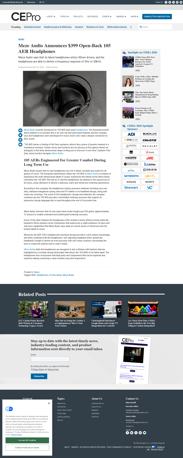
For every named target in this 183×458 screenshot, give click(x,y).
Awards (120, 17)
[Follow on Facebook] (166, 2)
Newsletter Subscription (157, 17)
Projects (78, 17)
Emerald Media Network (13, 2)
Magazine (95, 410)
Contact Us (130, 426)
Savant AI (79, 27)
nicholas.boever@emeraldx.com (137, 422)
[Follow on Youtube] (181, 2)
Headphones (42, 275)
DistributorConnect (32, 27)
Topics (63, 17)
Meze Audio (29, 130)
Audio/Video (61, 413)
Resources (92, 17)
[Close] (49, 403)
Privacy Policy (16, 435)
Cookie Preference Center (27, 448)
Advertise (31, 2)
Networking (61, 403)
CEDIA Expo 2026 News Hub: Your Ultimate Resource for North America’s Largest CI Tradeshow (145, 62)
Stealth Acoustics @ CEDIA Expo (58, 27)
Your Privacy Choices (142, 447)
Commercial (61, 407)
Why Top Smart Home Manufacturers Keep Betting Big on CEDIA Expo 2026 (146, 94)
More (133, 17)
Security (60, 420)
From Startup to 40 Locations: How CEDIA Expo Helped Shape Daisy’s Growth (146, 111)
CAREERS (74, 447)
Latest (50, 17)
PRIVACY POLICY (157, 449)
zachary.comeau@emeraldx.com (137, 412)
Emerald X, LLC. (145, 443)
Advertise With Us (98, 403)
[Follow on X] (173, 2)
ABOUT (67, 447)
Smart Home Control (64, 410)
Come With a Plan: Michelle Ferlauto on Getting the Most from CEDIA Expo (146, 78)
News (21, 39)
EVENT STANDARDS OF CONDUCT (119, 447)
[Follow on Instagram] (177, 2)
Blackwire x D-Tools (95, 27)
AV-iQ (41, 2)
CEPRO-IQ (95, 417)
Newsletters (96, 413)
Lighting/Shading (63, 417)
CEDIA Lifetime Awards (117, 27)
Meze (89, 173)
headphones (82, 130)
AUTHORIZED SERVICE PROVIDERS (92, 447)
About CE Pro (96, 407)
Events (105, 17)
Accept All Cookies (27, 440)
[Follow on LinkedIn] (169, 2)
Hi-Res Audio (55, 275)
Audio (95, 173)
